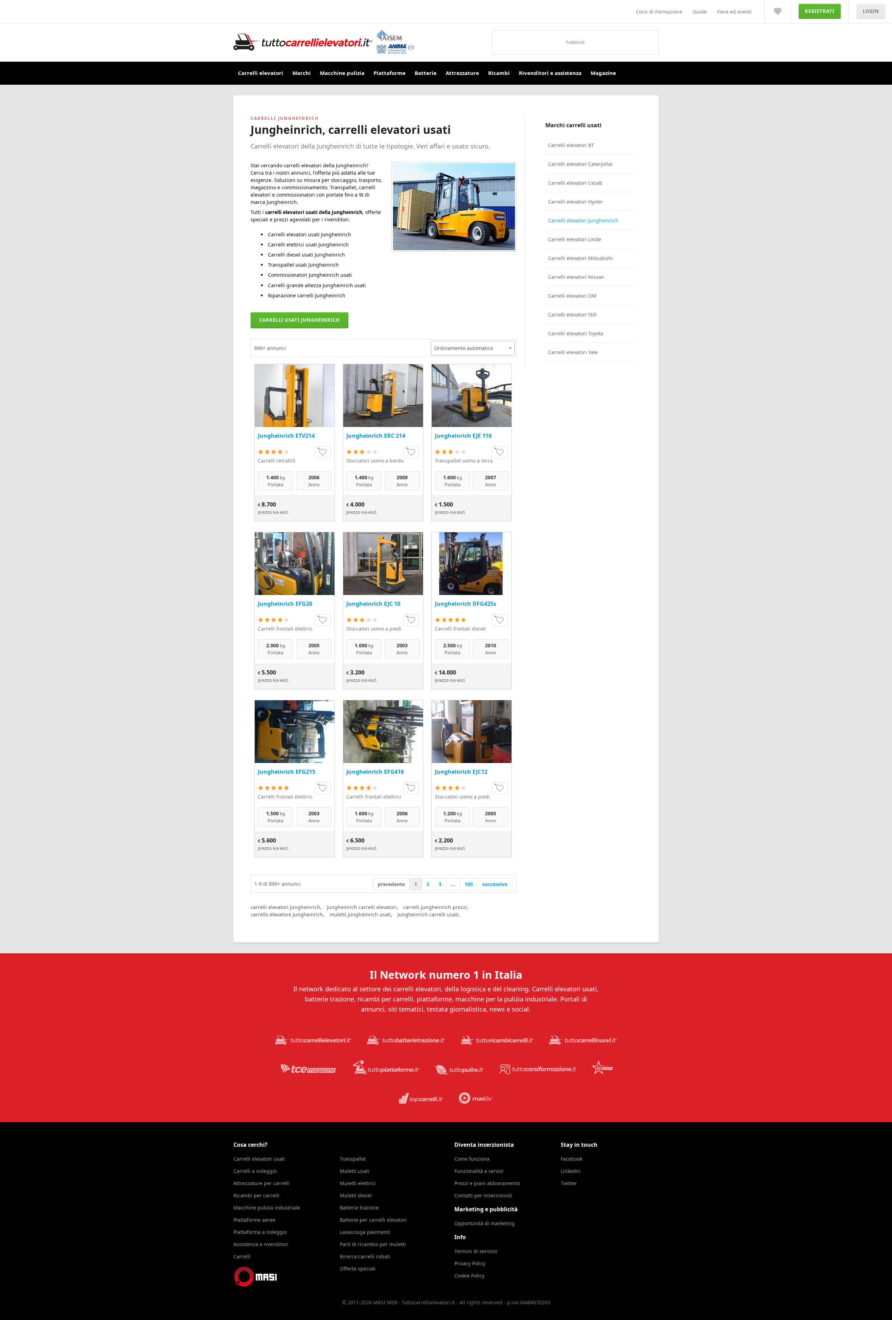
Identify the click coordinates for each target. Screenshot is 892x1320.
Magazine (603, 72)
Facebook (571, 1158)
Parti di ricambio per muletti (373, 1244)
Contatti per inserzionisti (483, 1195)
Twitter (569, 1183)
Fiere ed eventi (734, 11)
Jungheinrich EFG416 (375, 772)
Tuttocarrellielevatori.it (323, 42)
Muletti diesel (356, 1195)
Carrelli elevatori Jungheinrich (583, 220)
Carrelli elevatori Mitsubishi (580, 258)
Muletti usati (354, 1171)
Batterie (426, 72)
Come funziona (472, 1158)
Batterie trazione (359, 1207)
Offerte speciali (358, 1268)
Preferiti (777, 11)
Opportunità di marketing (484, 1223)
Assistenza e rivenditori (260, 1244)
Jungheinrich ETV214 (286, 436)
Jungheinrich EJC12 (461, 772)
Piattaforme (390, 72)
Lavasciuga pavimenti (365, 1232)
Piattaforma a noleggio (260, 1232)
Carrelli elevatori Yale (573, 352)
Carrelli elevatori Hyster (575, 201)
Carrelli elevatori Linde (574, 239)
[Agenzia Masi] (264, 1284)
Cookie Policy (469, 1275)
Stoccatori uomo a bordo (374, 460)
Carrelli (242, 1256)
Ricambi (499, 72)
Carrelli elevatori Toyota (575, 333)
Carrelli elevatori (260, 72)
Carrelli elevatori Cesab (575, 183)
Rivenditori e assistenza (550, 72)
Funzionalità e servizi (478, 1171)
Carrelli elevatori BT (571, 145)
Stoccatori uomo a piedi (373, 628)
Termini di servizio (475, 1251)
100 (468, 884)
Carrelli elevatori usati (259, 1158)
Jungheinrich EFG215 (286, 772)
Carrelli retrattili (276, 460)
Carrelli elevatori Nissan (576, 277)
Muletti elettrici (358, 1183)
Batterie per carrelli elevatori (373, 1219)
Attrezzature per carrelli (261, 1183)
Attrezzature (462, 72)
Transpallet (353, 1158)
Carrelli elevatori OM (572, 295)
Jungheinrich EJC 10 (373, 604)
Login (871, 11)
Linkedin (570, 1171)
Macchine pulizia (342, 72)
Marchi (301, 72)
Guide (700, 11)
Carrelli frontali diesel (460, 628)
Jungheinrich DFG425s (465, 604)
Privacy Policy (469, 1263)
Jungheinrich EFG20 (285, 604)
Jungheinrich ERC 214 (375, 436)
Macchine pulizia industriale (266, 1207)
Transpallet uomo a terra (464, 460)
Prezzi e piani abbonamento (487, 1183)
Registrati (820, 11)
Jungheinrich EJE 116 (463, 436)
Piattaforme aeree (254, 1219)
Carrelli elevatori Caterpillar (580, 164)
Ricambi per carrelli (256, 1195)
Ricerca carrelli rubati (365, 1256)
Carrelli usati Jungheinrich (299, 320)
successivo (495, 884)
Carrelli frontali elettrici (285, 628)
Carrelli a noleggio (255, 1171)
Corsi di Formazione (659, 11)
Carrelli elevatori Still (572, 314)
